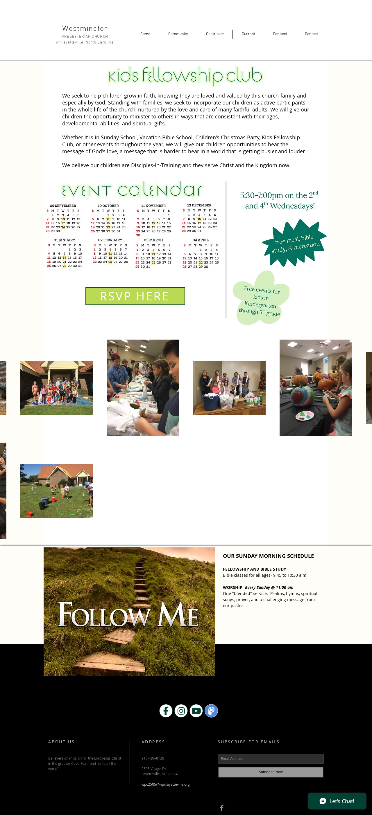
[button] (145, 34)
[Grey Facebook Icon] (222, 808)
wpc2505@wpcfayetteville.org (166, 784)
